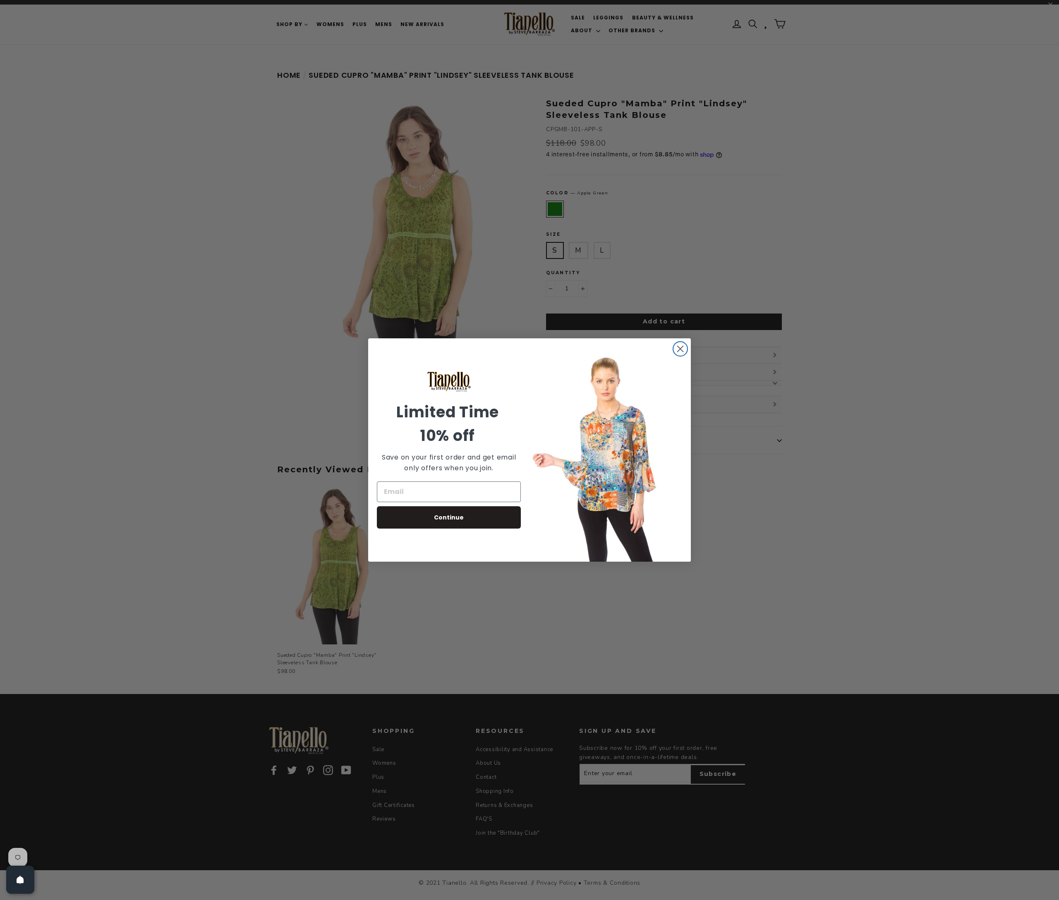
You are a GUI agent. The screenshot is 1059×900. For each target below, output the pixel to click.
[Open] (20, 880)
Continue (449, 517)
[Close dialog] (680, 349)
